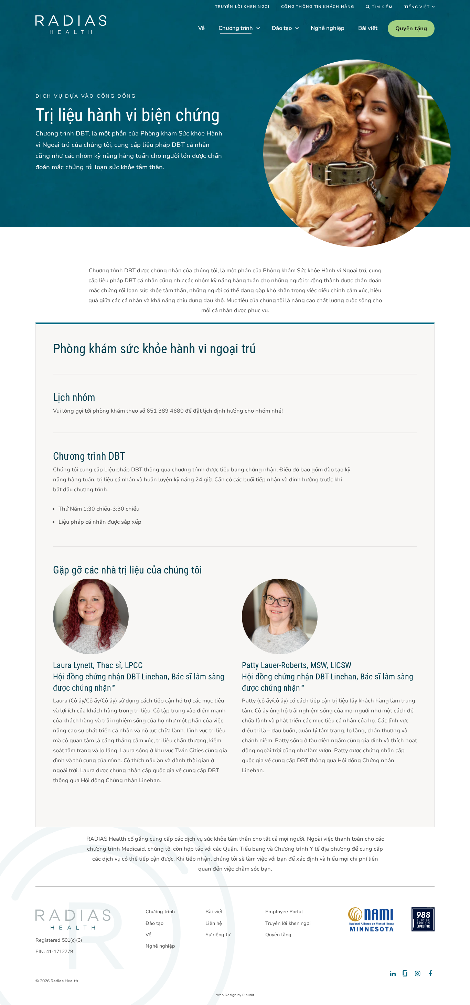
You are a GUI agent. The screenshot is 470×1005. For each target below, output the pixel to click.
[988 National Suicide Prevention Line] (423, 919)
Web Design (226, 995)
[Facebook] (429, 973)
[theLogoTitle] (70, 24)
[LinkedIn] (392, 973)
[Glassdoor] (404, 973)
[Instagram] (416, 973)
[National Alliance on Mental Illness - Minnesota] (371, 919)
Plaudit (248, 995)
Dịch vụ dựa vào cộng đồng (85, 96)
